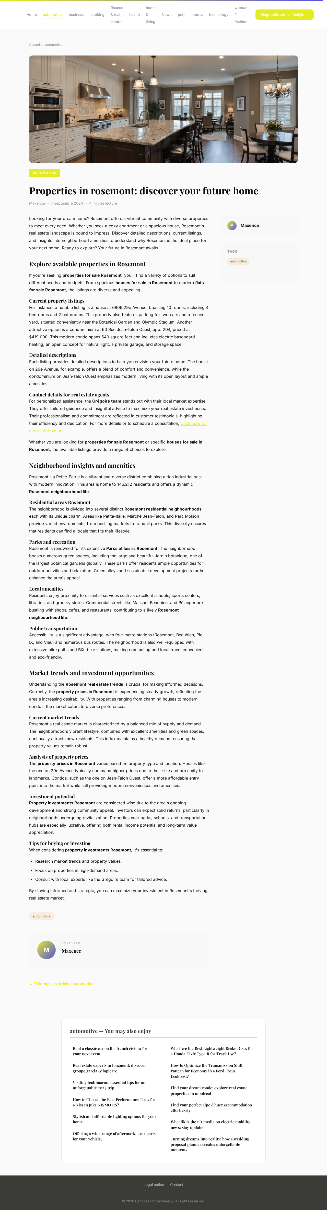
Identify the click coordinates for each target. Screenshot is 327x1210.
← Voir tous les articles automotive (61, 983)
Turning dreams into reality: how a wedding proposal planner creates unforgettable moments (210, 1144)
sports (197, 14)
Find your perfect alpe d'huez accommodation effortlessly (211, 1107)
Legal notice (154, 1184)
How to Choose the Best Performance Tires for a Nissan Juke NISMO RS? (114, 1102)
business (76, 14)
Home (32, 14)
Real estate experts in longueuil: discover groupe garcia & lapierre (109, 1068)
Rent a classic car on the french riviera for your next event (110, 1051)
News (167, 14)
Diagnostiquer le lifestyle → (284, 14)
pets (181, 14)
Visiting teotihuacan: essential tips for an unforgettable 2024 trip (109, 1085)
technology (218, 14)
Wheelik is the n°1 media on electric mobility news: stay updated (210, 1124)
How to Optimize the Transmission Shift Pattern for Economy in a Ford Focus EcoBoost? (206, 1071)
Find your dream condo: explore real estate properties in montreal (209, 1090)
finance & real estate (117, 14)
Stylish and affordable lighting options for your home (114, 1119)
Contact (176, 1184)
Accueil (35, 44)
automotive (53, 14)
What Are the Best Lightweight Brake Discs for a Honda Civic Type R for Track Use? (212, 1051)
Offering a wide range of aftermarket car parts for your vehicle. (114, 1136)
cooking (97, 14)
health (134, 14)
